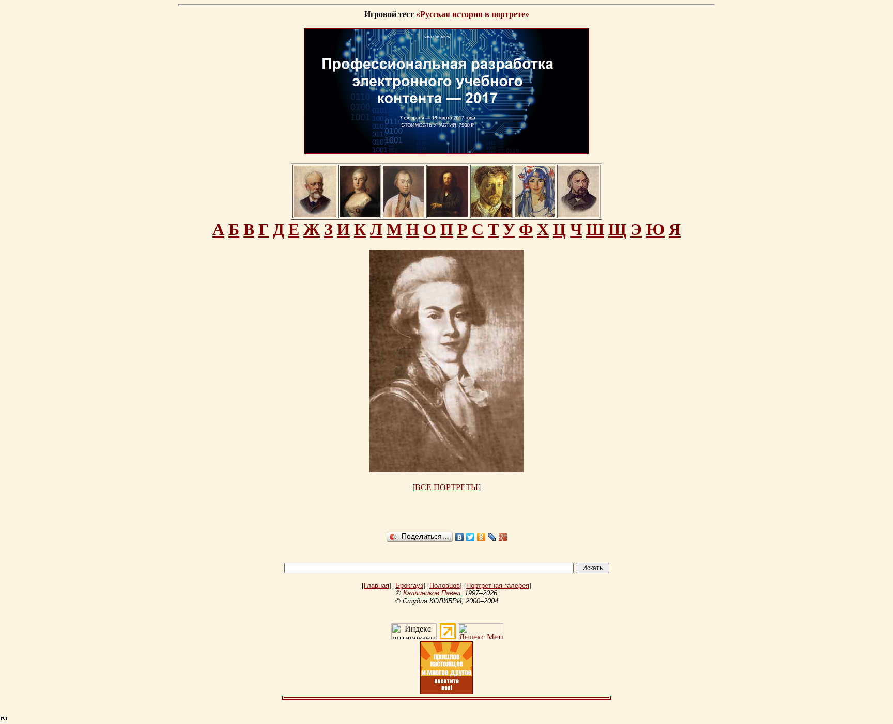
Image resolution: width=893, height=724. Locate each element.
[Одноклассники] (481, 537)
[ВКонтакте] (459, 537)
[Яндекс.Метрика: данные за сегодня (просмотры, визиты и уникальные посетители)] (480, 631)
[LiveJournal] (492, 537)
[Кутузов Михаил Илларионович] (403, 214)
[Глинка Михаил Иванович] (578, 214)
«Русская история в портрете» (472, 14)
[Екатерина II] (360, 214)
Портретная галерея (497, 585)
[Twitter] (470, 537)
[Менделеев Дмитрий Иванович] (447, 214)
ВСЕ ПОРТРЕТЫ (446, 487)
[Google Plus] (503, 537)
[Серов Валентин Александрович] (491, 214)
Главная (376, 585)
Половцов (444, 585)
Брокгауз (409, 585)
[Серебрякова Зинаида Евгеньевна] (535, 214)
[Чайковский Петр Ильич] (315, 214)
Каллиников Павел (431, 593)
